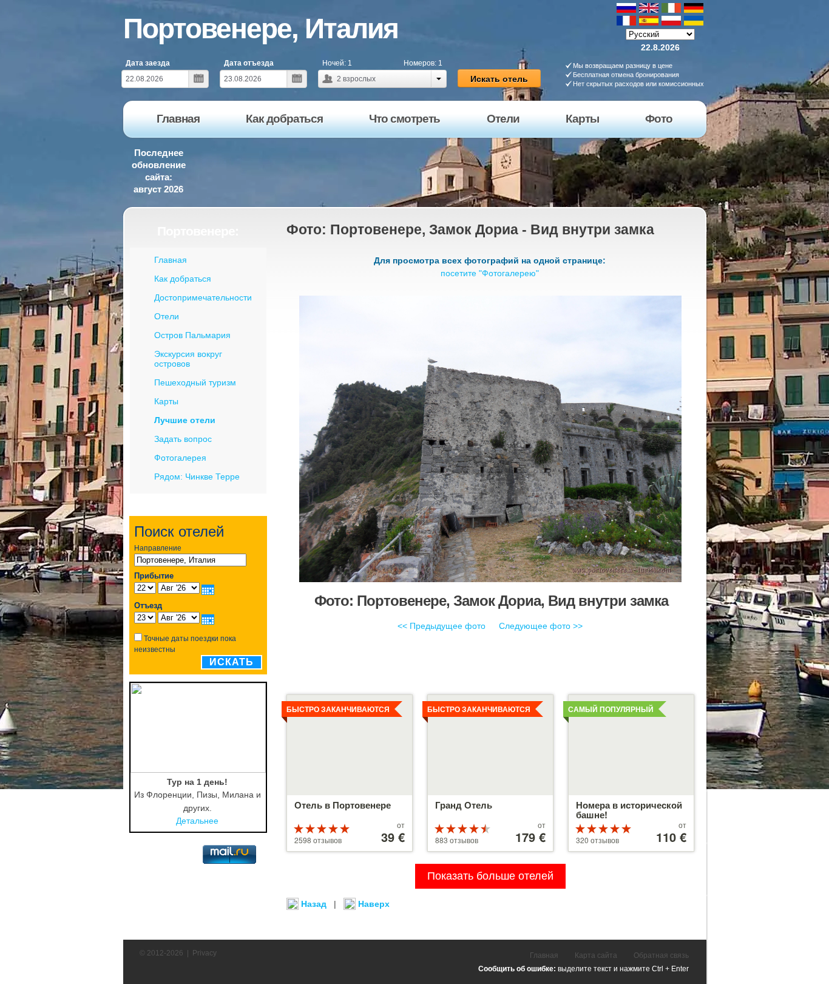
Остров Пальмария (192, 335)
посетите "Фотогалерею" (490, 273)
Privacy (204, 953)
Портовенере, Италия (260, 28)
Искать (231, 662)
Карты (166, 401)
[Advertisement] (487, 169)
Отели (166, 316)
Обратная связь (661, 955)
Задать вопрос (183, 439)
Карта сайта (596, 955)
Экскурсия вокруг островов (188, 358)
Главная (170, 260)
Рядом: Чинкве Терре (197, 476)
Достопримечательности (203, 297)
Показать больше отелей (490, 876)
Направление (157, 548)
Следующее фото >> (541, 626)
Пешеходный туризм (195, 382)
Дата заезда (148, 63)
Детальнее (197, 821)
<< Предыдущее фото (442, 626)
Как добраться (182, 278)
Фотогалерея (180, 458)
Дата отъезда (249, 63)
